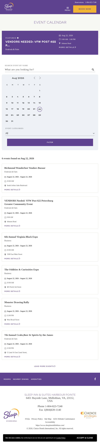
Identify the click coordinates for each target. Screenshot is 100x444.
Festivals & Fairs (10, 172)
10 (12, 103)
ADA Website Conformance (64, 419)
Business (7, 241)
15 (40, 103)
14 (34, 103)
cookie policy (60, 438)
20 (28, 109)
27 (29, 115)
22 (39, 109)
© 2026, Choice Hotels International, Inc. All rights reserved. (50, 428)
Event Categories (14, 128)
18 (18, 109)
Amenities (36, 379)
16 (7, 109)
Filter (50, 142)
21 (34, 109)
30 (7, 121)
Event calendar (50, 22)
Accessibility (50, 422)
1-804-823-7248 (90, 2)
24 (12, 115)
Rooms (7, 379)
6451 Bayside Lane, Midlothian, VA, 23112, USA (50, 399)
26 (23, 115)
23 (7, 115)
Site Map (47, 419)
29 (40, 115)
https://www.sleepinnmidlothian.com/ (50, 425)
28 (34, 115)
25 (18, 115)
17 (12, 109)
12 (23, 103)
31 (12, 121)
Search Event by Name (16, 65)
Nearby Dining (21, 379)
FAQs (27, 419)
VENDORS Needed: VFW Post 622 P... (30, 43)
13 (29, 103)
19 (23, 109)
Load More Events (44, 366)
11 (18, 103)
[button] (84, 9)
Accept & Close (85, 438)
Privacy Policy (37, 419)
